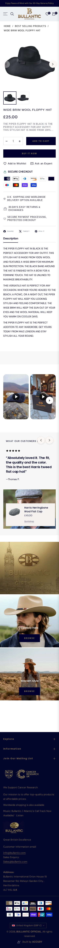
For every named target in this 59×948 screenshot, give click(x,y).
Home (7, 26)
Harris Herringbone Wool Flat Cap (36, 509)
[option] (29, 63)
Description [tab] (10, 238)
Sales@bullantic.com (15, 861)
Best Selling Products (30, 26)
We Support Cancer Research (20, 787)
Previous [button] (6, 64)
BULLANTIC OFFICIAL (28, 931)
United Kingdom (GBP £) (28, 925)
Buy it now (29, 153)
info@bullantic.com (14, 852)
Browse (29, 638)
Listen (19, 815)
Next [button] (52, 64)
